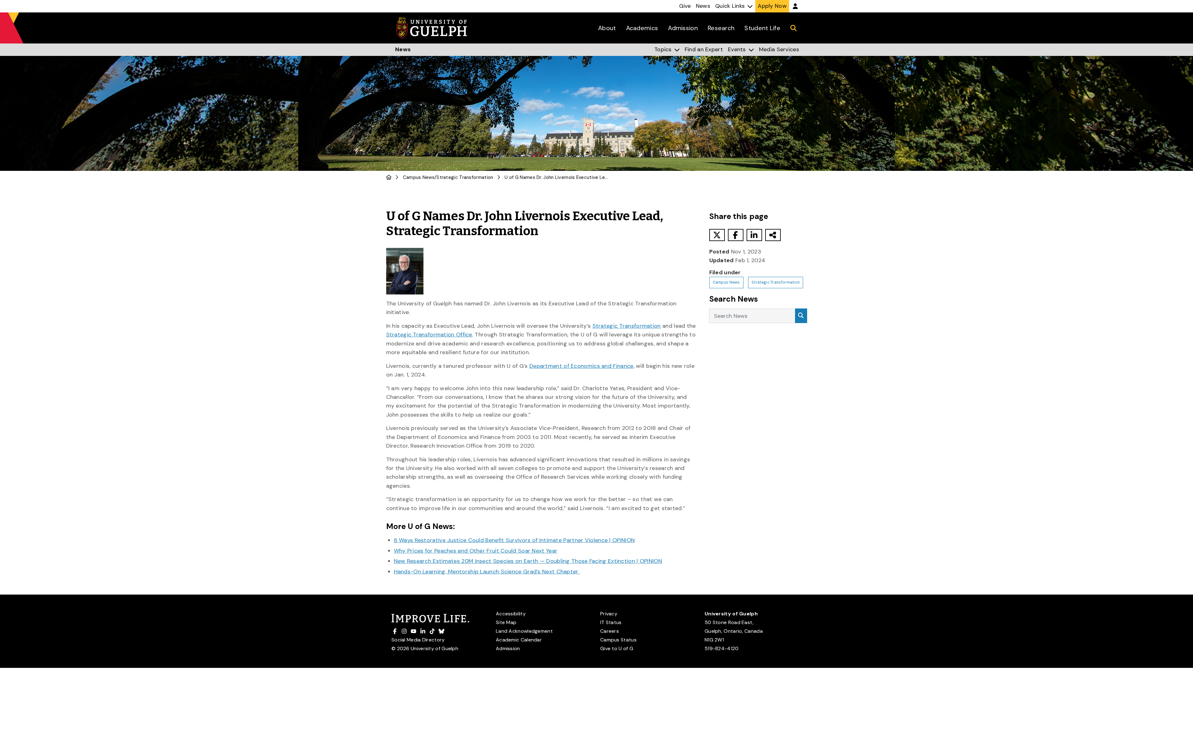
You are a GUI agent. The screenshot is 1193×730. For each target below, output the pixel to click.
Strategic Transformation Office (429, 334)
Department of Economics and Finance (581, 366)
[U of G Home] (388, 177)
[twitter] (717, 235)
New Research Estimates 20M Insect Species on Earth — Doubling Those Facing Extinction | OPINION (528, 561)
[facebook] (735, 235)
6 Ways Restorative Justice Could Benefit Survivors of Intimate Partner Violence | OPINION (514, 540)
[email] (773, 235)
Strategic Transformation (465, 177)
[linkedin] (754, 235)
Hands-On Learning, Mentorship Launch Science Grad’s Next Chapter (487, 571)
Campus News (419, 177)
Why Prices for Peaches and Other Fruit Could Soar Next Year (476, 550)
